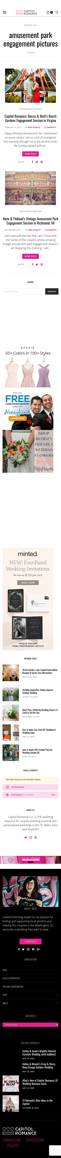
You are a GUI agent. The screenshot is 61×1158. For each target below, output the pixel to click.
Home (5, 970)
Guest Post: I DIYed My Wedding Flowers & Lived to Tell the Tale (40, 711)
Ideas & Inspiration (11, 978)
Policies (13, 1145)
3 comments (50, 127)
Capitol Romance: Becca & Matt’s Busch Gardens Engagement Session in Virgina (30, 118)
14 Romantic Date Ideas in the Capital (37, 1102)
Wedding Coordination (13, 986)
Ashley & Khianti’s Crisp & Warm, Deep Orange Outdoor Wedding (39, 1065)
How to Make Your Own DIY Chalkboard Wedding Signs (39, 731)
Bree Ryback (34, 127)
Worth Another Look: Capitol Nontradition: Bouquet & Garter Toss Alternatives (40, 671)
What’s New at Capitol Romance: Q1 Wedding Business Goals (40, 1082)
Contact (30, 941)
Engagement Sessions (30, 109)
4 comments (50, 230)
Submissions (12, 1140)
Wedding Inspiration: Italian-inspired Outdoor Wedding (37, 691)
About (5, 1003)
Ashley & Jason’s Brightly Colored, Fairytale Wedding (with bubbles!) (39, 1052)
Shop (5, 994)
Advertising (35, 1140)
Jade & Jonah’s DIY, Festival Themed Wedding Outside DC (37, 751)
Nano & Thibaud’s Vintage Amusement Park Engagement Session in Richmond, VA (30, 221)
